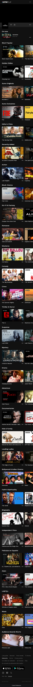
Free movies (19, 655)
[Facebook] (7, 673)
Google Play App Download (19, 668)
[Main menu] (30, 2)
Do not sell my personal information (12, 663)
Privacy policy (19, 658)
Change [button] (10, 676)
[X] (11, 673)
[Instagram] (3, 673)
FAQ (26, 661)
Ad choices (20, 661)
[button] (16, 35)
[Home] (6, 2)
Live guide (5, 655)
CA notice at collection (8, 661)
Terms (11, 658)
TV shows (28, 655)
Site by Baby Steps (26, 681)
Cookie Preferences (16, 685)
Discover (12, 655)
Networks (5, 658)
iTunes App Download (7, 668)
